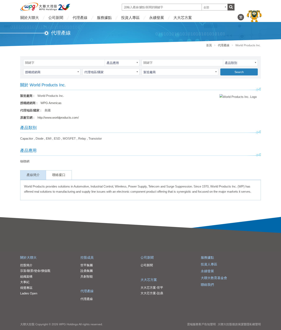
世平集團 (86, 265)
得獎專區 (26, 287)
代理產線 (80, 18)
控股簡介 (26, 265)
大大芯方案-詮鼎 (151, 293)
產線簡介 (33, 175)
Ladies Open (28, 293)
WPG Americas (51, 103)
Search (239, 72)
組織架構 (26, 276)
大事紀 (24, 282)
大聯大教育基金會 (214, 278)
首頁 (209, 45)
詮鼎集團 (86, 270)
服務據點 (104, 18)
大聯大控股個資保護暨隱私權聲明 (239, 324)
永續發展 (156, 18)
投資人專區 (130, 18)
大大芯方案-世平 (151, 287)
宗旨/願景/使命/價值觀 (35, 270)
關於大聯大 (29, 18)
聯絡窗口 (58, 175)
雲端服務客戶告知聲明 (201, 324)
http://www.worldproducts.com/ (58, 117)
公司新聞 (55, 18)
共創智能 (86, 276)
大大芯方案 (182, 18)
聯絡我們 (207, 284)
